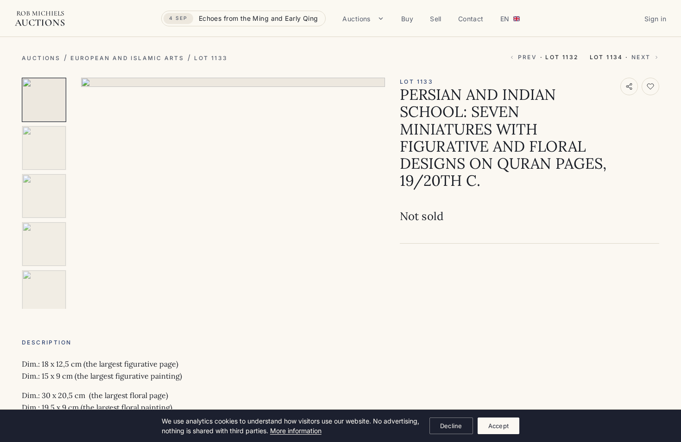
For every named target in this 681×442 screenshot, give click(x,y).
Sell (435, 19)
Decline (451, 426)
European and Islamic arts (127, 58)
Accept (498, 426)
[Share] (629, 86)
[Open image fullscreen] (233, 82)
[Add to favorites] (650, 86)
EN (505, 19)
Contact (471, 19)
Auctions (356, 19)
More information (296, 431)
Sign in (655, 19)
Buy (407, 19)
